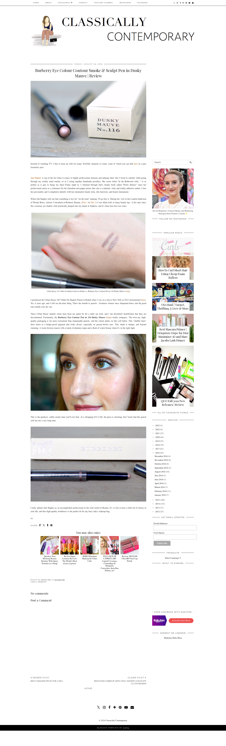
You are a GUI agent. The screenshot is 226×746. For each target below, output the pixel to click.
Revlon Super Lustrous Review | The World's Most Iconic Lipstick (69, 560)
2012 (157, 511)
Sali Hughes (36, 177)
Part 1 (84, 202)
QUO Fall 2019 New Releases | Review (173, 403)
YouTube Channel (103, 3)
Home (36, 3)
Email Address (160, 523)
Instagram (125, 3)
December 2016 (161, 456)
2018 (157, 445)
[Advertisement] (88, 651)
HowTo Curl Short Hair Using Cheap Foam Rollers (173, 273)
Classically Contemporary (116, 720)
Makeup (42, 582)
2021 (157, 433)
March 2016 (160, 487)
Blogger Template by (113, 728)
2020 (157, 437)
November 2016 (161, 460)
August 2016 (160, 471)
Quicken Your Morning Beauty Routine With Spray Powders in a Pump (49, 560)
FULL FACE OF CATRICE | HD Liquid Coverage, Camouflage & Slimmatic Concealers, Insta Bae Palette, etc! (110, 563)
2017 (157, 448)
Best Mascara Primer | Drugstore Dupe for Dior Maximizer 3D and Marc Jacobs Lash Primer (173, 334)
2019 (157, 441)
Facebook (142, 3)
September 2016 (161, 467)
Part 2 (93, 202)
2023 (157, 425)
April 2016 (159, 483)
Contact (83, 3)
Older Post (120, 680)
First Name (159, 533)
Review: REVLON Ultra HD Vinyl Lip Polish (130, 558)
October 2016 (160, 463)
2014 (157, 503)
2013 (157, 507)
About (48, 3)
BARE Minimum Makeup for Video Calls (89, 558)
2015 (157, 499)
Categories (64, 3)
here (136, 163)
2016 (157, 452)
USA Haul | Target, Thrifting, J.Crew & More (173, 306)
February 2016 (161, 491)
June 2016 (159, 479)
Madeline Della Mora (173, 637)
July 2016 (159, 475)
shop (127, 291)
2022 (157, 429)
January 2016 (160, 495)
